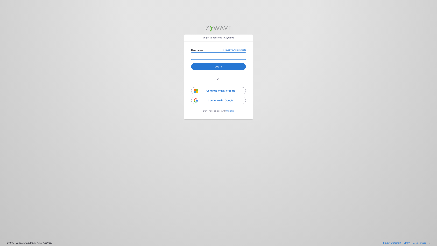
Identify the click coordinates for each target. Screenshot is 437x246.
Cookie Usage (419, 243)
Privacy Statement (392, 243)
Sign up (230, 111)
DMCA (407, 243)
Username (197, 50)
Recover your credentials (234, 50)
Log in (218, 66)
